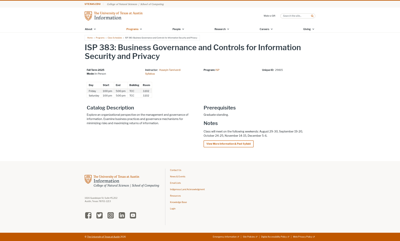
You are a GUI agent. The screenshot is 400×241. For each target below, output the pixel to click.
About (88, 29)
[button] (95, 29)
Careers (264, 29)
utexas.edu (93, 4)
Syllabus (150, 73)
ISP (217, 69)
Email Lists (175, 183)
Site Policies (249, 237)
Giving (307, 29)
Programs (132, 29)
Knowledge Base (178, 202)
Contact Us (175, 170)
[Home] (113, 15)
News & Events (177, 176)
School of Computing (152, 4)
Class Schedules (115, 38)
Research (220, 29)
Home (90, 38)
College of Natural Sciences (122, 4)
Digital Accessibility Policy (274, 237)
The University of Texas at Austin (103, 237)
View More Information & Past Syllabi (228, 143)
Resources (175, 196)
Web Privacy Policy (302, 237)
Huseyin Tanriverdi (170, 69)
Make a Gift (269, 16)
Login (172, 208)
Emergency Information (225, 237)
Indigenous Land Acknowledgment (187, 189)
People (176, 29)
